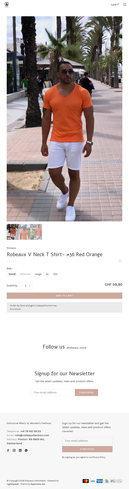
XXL (55, 274)
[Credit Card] (107, 482)
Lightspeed (12, 484)
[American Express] (100, 482)
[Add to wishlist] (120, 261)
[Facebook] (8, 450)
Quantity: (12, 285)
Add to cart (64, 295)
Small (12, 274)
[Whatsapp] (26, 450)
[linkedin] (20, 450)
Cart (115, 4)
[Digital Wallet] (116, 482)
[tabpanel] (64, 118)
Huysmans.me (37, 484)
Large (38, 274)
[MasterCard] (86, 482)
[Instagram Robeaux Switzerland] (14, 450)
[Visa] (93, 482)
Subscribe (86, 392)
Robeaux (11, 248)
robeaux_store (76, 348)
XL (47, 274)
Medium (25, 274)
